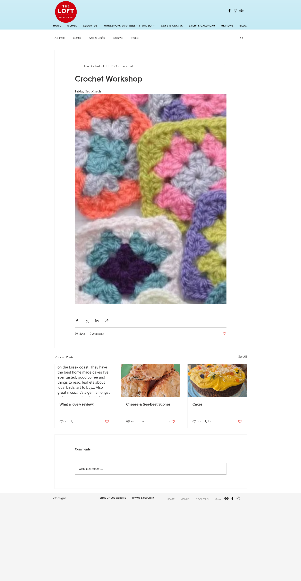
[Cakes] (217, 380)
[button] (242, 37)
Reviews (117, 38)
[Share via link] (107, 321)
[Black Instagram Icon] (235, 10)
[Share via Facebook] (77, 321)
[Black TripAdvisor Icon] (241, 10)
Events (134, 38)
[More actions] (224, 65)
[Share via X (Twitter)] (87, 321)
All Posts (59, 38)
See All (242, 356)
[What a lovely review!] (84, 380)
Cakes (197, 404)
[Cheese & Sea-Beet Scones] (150, 380)
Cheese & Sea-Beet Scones (148, 404)
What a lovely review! (77, 404)
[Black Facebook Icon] (229, 10)
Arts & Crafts (97, 38)
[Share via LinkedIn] (97, 321)
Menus (77, 38)
